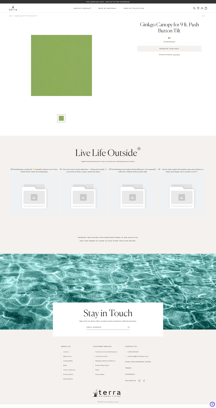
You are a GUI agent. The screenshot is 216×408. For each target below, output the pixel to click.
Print (203, 16)
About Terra (67, 356)
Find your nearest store (138, 362)
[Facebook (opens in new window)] (144, 380)
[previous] (11, 68)
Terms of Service (69, 370)
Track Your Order (101, 356)
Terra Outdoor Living (110, 402)
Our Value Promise (169, 41)
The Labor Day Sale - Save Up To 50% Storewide (108, 2)
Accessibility (99, 374)
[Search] (194, 8)
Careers (66, 352)
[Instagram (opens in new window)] (139, 380)
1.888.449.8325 (133, 352)
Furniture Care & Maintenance (106, 352)
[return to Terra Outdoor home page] (13, 8)
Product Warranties (102, 365)
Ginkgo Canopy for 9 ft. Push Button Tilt (25, 15)
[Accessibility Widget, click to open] (212, 404)
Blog (64, 365)
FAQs (97, 370)
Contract (130, 374)
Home (10, 15)
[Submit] (128, 327)
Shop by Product (82, 8)
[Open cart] (206, 8)
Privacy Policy (68, 374)
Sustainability (68, 361)
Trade (128, 368)
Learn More (176, 54)
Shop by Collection (134, 8)
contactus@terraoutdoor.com (137, 356)
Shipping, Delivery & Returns (105, 361)
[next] (111, 68)
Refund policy (68, 379)
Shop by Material (107, 8)
